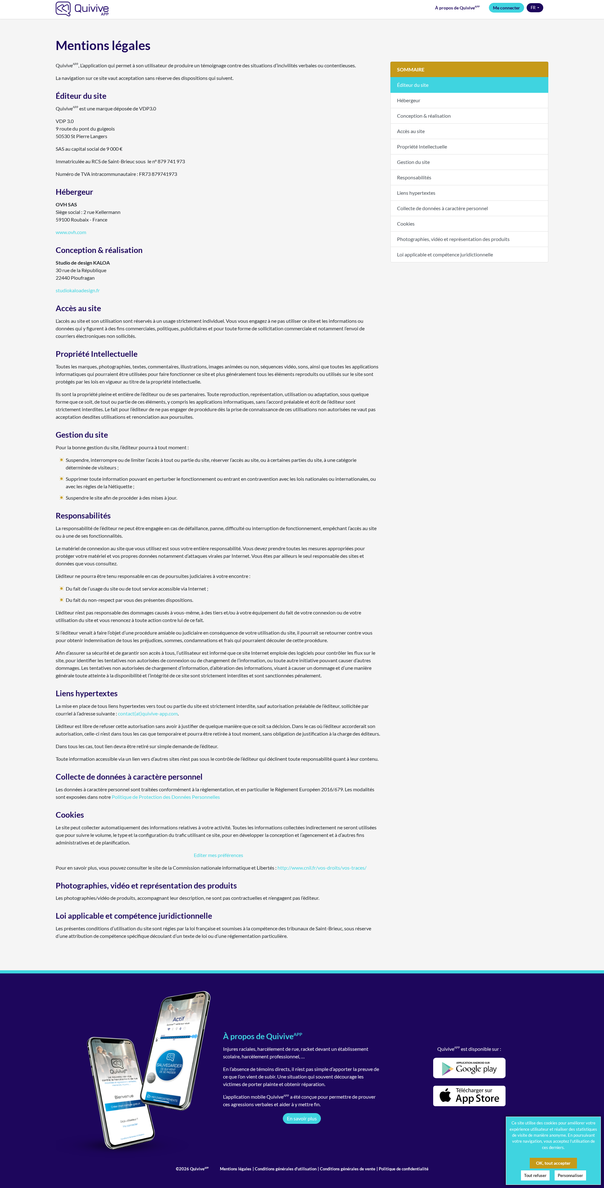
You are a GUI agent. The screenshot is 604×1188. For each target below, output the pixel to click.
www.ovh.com (71, 232)
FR (533, 7)
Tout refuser (535, 1175)
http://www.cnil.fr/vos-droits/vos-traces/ (321, 868)
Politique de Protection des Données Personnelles (166, 797)
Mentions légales (235, 1168)
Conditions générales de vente (347, 1168)
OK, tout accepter (553, 1163)
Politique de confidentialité (403, 1168)
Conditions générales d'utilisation (285, 1168)
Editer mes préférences (218, 855)
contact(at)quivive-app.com (148, 713)
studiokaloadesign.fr (78, 290)
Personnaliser (570, 1175)
